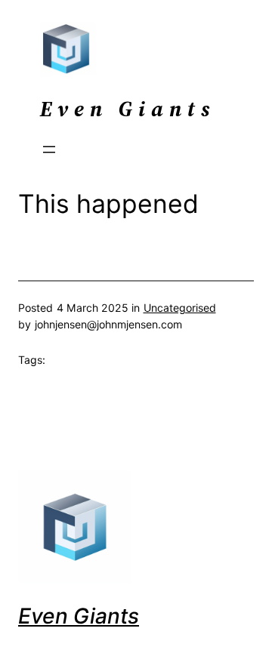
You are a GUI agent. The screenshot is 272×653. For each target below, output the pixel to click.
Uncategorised (180, 307)
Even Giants (78, 616)
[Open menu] (49, 149)
